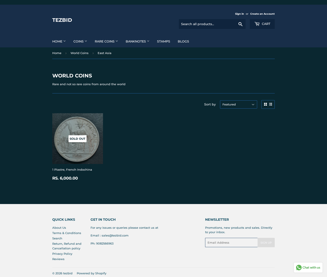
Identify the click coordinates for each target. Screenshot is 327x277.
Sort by (210, 104)
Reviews (58, 259)
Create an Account (262, 13)
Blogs (183, 41)
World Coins (80, 53)
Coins (79, 41)
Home (57, 41)
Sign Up (266, 242)
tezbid (62, 20)
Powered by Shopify (91, 273)
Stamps (163, 41)
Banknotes (136, 41)
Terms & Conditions (66, 233)
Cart (265, 24)
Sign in (239, 13)
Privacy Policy (62, 253)
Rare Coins (105, 41)
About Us (59, 227)
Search (57, 238)
